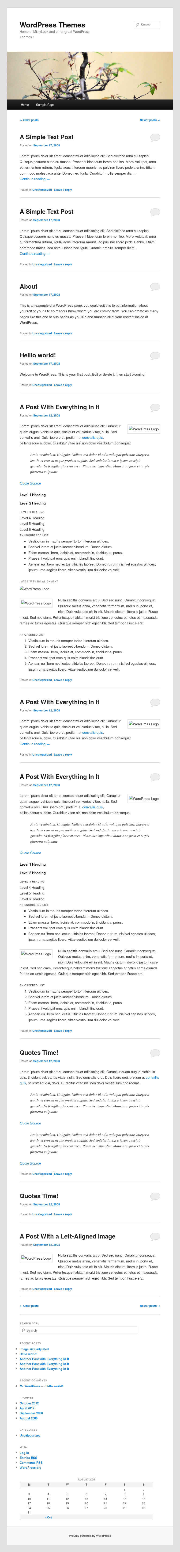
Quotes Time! (39, 1052)
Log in (24, 1452)
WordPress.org (30, 1467)
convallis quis (92, 437)
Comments (31, 1462)
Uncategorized (42, 189)
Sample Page (45, 104)
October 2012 (29, 1403)
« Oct (48, 1517)
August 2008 (29, 1418)
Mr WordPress (30, 1386)
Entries (28, 1457)
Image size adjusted (34, 1349)
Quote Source (30, 483)
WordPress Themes (52, 24)
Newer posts (150, 120)
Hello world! (28, 1354)
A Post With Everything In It (59, 406)
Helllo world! (38, 355)
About (29, 286)
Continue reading (35, 178)
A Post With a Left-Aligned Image (67, 1236)
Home (25, 104)
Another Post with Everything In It (44, 1359)
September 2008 (31, 1413)
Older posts (29, 120)
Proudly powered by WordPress (90, 1535)
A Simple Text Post (47, 136)
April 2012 (27, 1408)
